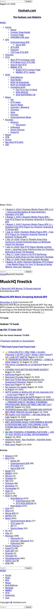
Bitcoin (8, 483)
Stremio (14, 114)
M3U (7, 518)
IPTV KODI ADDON (24, 511)
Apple (8, 134)
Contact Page (17, 35)
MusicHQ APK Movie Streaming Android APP (23, 304)
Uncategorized (12, 566)
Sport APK (20, 45)
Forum (8, 139)
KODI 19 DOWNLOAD (20, 85)
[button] (3, 22)
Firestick (14, 50)
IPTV (7, 57)
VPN (7, 137)
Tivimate (14, 109)
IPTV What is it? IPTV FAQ (22, 62)
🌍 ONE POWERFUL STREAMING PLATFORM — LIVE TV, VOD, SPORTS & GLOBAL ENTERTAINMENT (29, 440)
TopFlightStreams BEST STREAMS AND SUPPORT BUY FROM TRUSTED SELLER (28, 418)
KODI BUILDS (22, 92)
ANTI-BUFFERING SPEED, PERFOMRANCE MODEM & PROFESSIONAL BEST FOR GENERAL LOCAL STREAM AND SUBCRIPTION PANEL (28, 432)
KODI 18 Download (19, 82)
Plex (7, 541)
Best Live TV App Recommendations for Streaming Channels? (24, 388)
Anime (13, 468)
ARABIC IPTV (16, 67)
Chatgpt (9, 486)
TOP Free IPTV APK (19, 52)
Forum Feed (29, 354)
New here (10, 392)
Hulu (12, 112)
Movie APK (10, 521)
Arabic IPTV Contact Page (28, 70)
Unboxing (15, 127)
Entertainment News (20, 117)
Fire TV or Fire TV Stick (26, 90)
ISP (12, 100)
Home (8, 27)
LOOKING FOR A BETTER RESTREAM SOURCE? (27, 377)
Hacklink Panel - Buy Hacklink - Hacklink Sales (28, 447)
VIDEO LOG (10, 568)
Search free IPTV (18, 65)
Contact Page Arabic (20, 32)
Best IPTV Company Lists (22, 60)
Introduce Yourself (14, 427)
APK (7, 40)
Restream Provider (14, 384)
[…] (42, 320)
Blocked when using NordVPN (20, 404)
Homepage (10, 496)
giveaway (10, 493)
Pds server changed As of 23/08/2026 (23, 372)
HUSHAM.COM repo (19, 37)
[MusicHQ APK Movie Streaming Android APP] (20, 296)
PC (6, 538)
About (13, 30)
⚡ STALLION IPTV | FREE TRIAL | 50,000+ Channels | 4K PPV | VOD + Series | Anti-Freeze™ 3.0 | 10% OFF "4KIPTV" (29, 362)
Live (7, 516)
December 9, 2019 (8, 310)
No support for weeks (16, 394)
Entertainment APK (19, 42)
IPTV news (15, 102)
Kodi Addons (16, 77)
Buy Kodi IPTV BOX (14, 142)
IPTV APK (14, 47)
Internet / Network (19, 107)
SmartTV (14, 132)
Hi (6, 397)
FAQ (7, 144)
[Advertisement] (27, 175)
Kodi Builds (15, 80)
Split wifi (9, 558)
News (8, 97)
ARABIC (8, 481)
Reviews (9, 119)
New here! (10, 452)
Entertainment (23, 508)
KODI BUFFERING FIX (26, 95)
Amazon (14, 122)
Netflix (8, 523)
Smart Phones (17, 129)
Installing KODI (17, 87)
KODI (7, 75)
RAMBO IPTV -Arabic (25, 72)
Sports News (16, 104)
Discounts (21, 124)
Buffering (10, 382)
